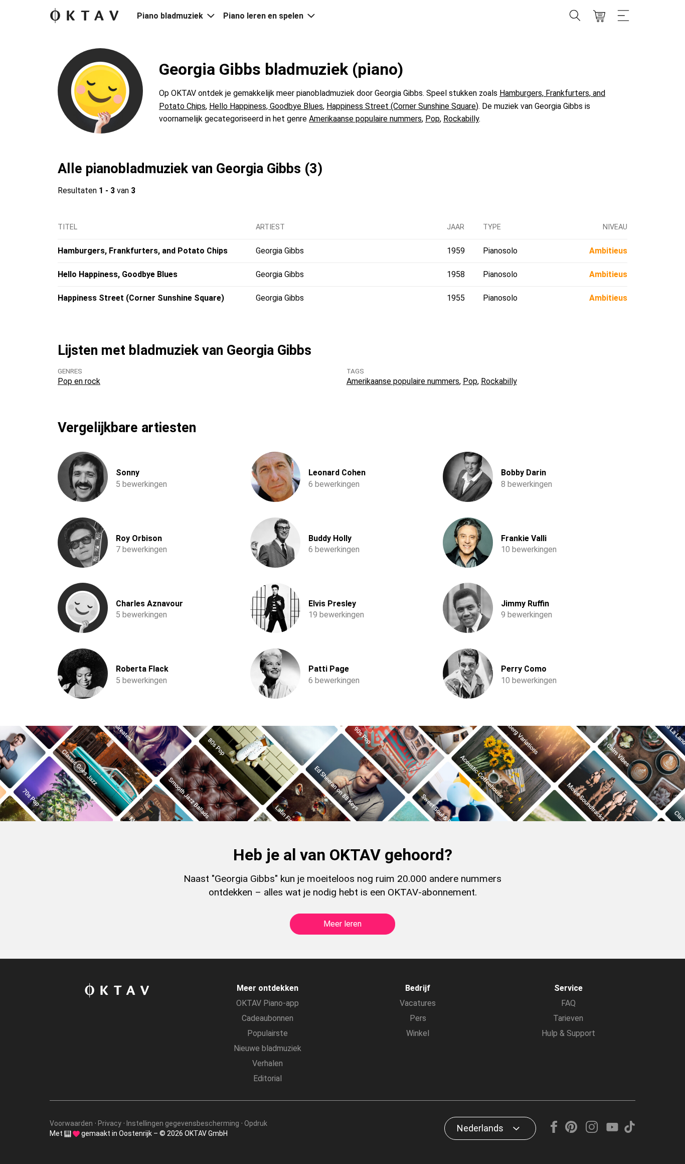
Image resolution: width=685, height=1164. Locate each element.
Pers (418, 1018)
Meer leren (342, 924)
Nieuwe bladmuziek (267, 1048)
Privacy (109, 1123)
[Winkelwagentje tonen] (599, 16)
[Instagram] (591, 1130)
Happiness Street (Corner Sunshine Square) (402, 106)
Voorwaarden (71, 1123)
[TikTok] (629, 1130)
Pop (432, 118)
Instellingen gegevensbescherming (182, 1123)
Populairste (267, 1033)
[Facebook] (554, 1130)
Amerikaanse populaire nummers (365, 118)
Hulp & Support (568, 1033)
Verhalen (267, 1063)
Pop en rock (79, 381)
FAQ (568, 1003)
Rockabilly (461, 118)
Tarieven (568, 1018)
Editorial (267, 1078)
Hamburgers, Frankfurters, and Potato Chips (143, 250)
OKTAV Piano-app (267, 1003)
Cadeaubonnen (267, 1018)
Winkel (417, 1033)
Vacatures (418, 1003)
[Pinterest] (571, 1130)
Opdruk (255, 1123)
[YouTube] (612, 1130)
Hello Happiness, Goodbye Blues (266, 106)
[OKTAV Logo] (84, 16)
